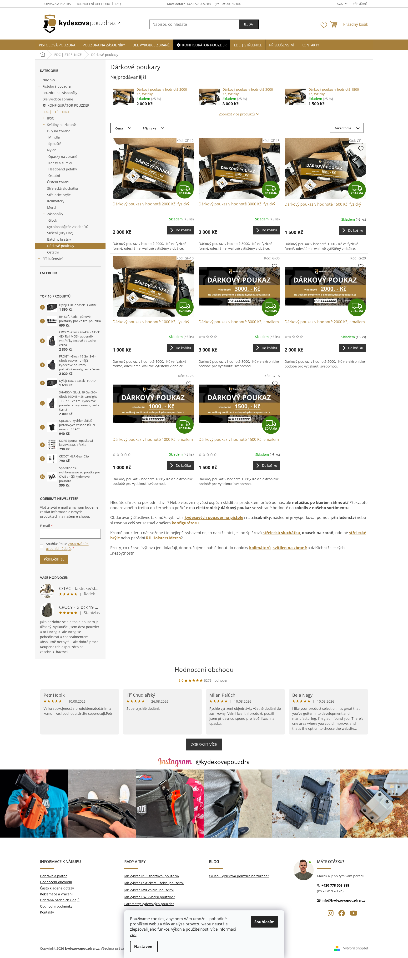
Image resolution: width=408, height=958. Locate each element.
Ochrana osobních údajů (60, 900)
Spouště (54, 143)
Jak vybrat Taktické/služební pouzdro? (154, 883)
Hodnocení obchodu (93, 4)
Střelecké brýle (59, 195)
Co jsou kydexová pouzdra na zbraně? (239, 876)
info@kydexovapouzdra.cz (343, 900)
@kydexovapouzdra (223, 762)
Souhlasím (264, 921)
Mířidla (54, 137)
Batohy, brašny (59, 239)
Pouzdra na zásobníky (59, 92)
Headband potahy (62, 169)
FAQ (118, 4)
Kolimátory (55, 201)
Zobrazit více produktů (237, 114)
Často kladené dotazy (57, 888)
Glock (52, 220)
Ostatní (54, 175)
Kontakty (47, 912)
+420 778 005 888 (335, 885)
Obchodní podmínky (56, 906)
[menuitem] (57, 45)
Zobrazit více (204, 744)
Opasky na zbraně (62, 156)
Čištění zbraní (58, 182)
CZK (340, 3)
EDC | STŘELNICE (56, 111)
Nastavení (144, 946)
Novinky (48, 80)
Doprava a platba (56, 4)
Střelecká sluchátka (62, 188)
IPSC (50, 118)
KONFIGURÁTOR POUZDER (68, 105)
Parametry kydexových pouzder (149, 904)
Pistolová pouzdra (56, 86)
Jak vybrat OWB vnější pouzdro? (149, 897)
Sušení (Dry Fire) (60, 233)
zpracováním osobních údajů (67, 546)
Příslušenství (52, 258)
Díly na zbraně (58, 131)
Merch (52, 207)
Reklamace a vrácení (56, 894)
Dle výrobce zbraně (57, 99)
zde (133, 934)
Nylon (51, 150)
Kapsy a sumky (60, 163)
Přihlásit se (54, 559)
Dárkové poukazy (60, 245)
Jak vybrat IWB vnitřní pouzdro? (149, 890)
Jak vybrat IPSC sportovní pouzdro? (151, 876)
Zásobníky (55, 214)
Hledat (248, 24)
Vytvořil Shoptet (355, 948)
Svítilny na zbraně (61, 124)
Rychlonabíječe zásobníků (67, 226)
